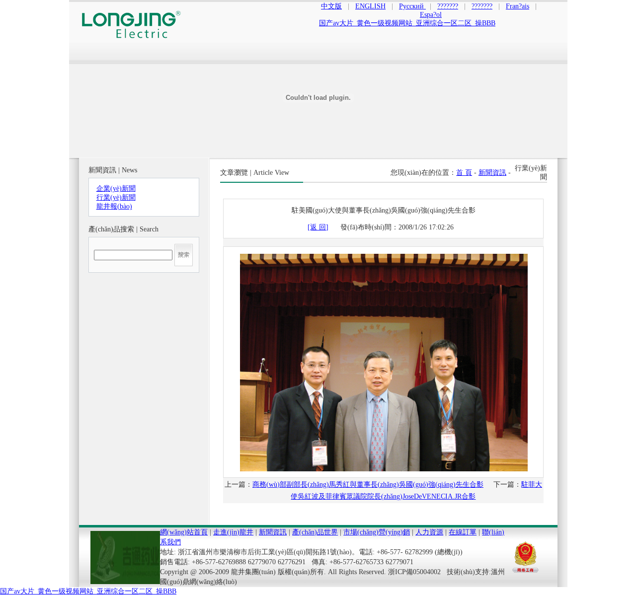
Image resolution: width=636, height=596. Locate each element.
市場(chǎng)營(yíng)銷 (376, 532)
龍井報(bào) (114, 206)
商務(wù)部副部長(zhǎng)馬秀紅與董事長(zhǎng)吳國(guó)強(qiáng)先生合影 (367, 484)
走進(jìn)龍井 (233, 532)
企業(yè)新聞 (116, 188)
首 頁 (464, 172)
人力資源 (429, 532)
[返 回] (318, 227)
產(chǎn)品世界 (315, 532)
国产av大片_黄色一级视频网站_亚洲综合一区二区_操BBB (88, 591)
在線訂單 (463, 532)
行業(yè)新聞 (116, 197)
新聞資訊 (492, 172)
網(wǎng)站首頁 (184, 532)
